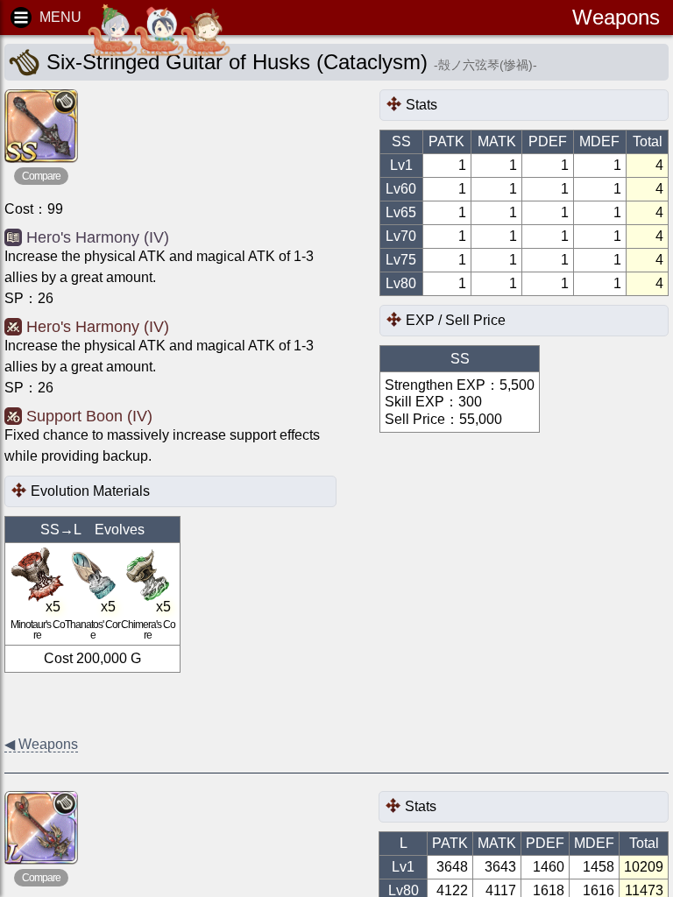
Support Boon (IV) (89, 416)
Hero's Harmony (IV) (97, 237)
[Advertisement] (144, 703)
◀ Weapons (41, 744)
